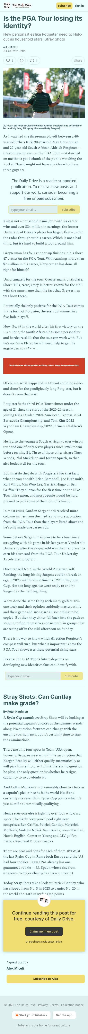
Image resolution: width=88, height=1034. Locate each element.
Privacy (43, 1005)
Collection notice (72, 1005)
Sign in (79, 6)
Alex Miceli (10, 47)
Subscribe (64, 6)
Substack (24, 1025)
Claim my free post (44, 931)
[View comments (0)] (22, 60)
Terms (54, 1005)
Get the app (64, 1015)
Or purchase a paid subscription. (44, 941)
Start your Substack (33, 1015)
